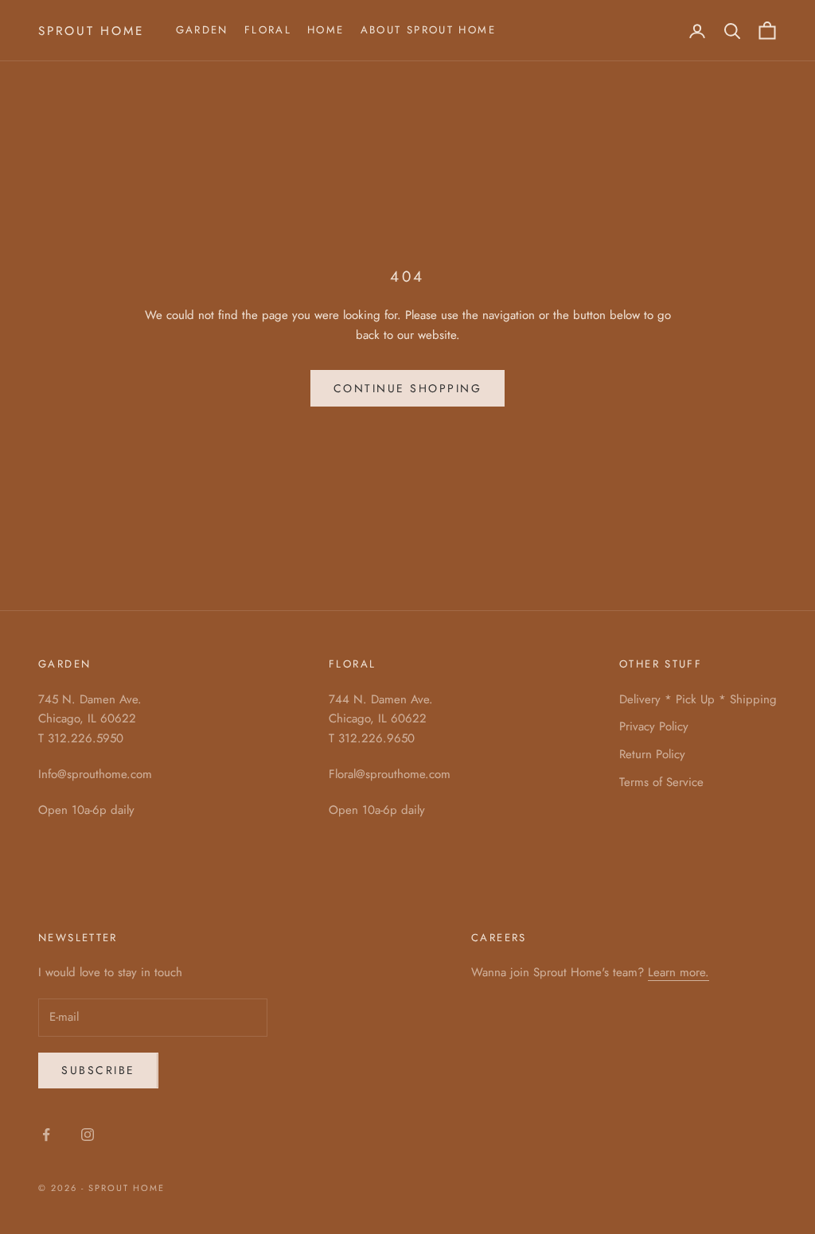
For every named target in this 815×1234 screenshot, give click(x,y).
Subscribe (98, 1070)
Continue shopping (407, 388)
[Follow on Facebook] (46, 1135)
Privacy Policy (653, 726)
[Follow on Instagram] (88, 1135)
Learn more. (678, 972)
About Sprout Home (428, 29)
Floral (267, 29)
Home (326, 29)
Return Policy (652, 754)
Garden (202, 29)
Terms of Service (661, 782)
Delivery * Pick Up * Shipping (698, 699)
